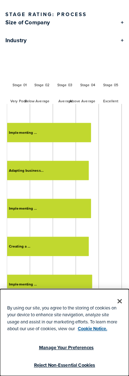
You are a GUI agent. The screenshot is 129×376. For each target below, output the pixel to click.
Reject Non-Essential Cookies (64, 365)
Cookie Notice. (92, 328)
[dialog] (64, 332)
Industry (16, 40)
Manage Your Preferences (66, 347)
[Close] (120, 301)
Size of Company (27, 22)
